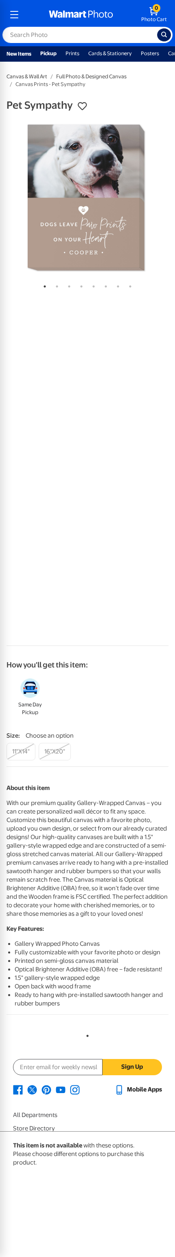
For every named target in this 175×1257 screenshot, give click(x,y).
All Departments (35, 1115)
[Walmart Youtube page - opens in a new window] (61, 1089)
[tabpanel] (87, 197)
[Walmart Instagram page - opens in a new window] (75, 1089)
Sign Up (132, 1066)
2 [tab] (55, 285)
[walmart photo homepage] (81, 14)
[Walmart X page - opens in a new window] (32, 1089)
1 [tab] (43, 285)
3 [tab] (67, 285)
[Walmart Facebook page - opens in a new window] (18, 1089)
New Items (19, 54)
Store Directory (34, 1128)
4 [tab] (80, 285)
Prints (72, 53)
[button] (82, 106)
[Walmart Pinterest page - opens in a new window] (46, 1089)
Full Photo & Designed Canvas (91, 76)
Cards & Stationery (110, 53)
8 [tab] (129, 285)
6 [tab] (104, 285)
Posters (150, 53)
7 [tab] (116, 285)
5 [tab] (92, 285)
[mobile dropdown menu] (14, 14)
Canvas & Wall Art (27, 76)
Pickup (48, 53)
